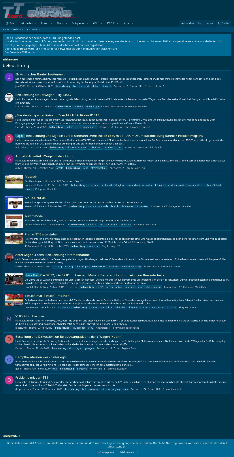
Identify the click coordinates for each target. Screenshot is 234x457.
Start (13, 23)
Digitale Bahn (156, 147)
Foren (44, 23)
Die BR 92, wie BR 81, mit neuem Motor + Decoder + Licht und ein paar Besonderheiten (96, 275)
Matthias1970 (22, 106)
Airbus (18, 168)
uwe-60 (29, 287)
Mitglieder (78, 23)
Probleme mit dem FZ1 (31, 377)
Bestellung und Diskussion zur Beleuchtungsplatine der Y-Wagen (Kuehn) (68, 336)
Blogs (60, 23)
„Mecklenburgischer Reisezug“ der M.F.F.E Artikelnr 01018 (57, 115)
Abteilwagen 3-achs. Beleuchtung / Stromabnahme (52, 255)
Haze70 (19, 127)
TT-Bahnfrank (32, 246)
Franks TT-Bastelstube (41, 234)
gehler (18, 368)
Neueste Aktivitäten (13, 29)
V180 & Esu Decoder (29, 316)
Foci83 (18, 266)
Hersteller (52, 189)
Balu (17, 147)
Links (126, 23)
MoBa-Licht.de (35, 198)
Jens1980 (20, 86)
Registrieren (33, 29)
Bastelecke (139, 168)
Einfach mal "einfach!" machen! (48, 296)
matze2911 (21, 327)
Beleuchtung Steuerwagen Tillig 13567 (43, 95)
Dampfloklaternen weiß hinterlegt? (40, 357)
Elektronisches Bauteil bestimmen (40, 74)
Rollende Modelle (137, 106)
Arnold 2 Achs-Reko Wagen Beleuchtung (44, 156)
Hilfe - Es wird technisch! (151, 86)
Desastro (20, 348)
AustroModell (34, 216)
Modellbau (201, 287)
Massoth (31, 176)
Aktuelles (27, 23)
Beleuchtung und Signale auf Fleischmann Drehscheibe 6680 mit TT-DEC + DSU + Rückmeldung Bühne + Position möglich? (109, 136)
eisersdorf (30, 185)
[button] (35, 23)
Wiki (96, 23)
